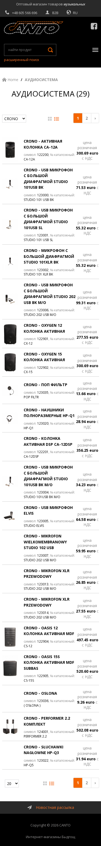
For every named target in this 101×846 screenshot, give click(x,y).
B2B (55, 12)
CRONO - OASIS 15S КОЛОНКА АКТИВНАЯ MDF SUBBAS (49, 662)
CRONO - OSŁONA (40, 693)
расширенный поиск (21, 59)
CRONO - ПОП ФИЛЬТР (45, 384)
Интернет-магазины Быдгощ (50, 836)
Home (12, 79)
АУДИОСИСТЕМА (41, 79)
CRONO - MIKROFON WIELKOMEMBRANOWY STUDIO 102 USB (45, 541)
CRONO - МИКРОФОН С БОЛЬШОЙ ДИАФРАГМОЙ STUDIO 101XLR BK (49, 256)
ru (75, 12)
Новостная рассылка (55, 807)
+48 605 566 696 (24, 12)
